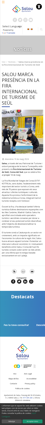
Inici (3, 62)
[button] (3, 3)
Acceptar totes (32, 421)
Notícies (12, 62)
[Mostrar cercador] (41, 29)
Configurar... (6, 416)
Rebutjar (11, 421)
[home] (22, 9)
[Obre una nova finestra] (15, 20)
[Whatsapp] (31, 281)
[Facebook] (13, 281)
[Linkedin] (25, 281)
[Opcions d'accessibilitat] (39, 7)
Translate (10, 33)
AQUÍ (34, 413)
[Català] (28, 29)
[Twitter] (19, 281)
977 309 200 (28, 398)
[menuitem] (28, 29)
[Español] (32, 29)
